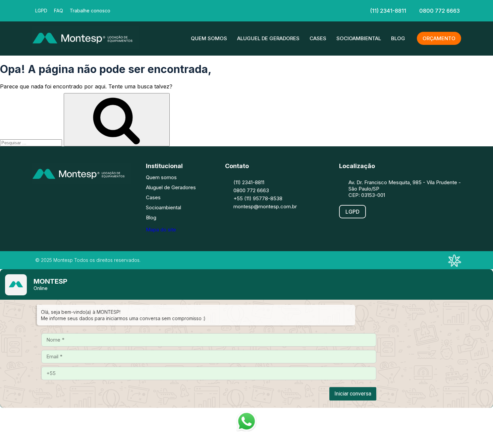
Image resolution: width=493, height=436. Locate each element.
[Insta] (225, 10)
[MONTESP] (85, 47)
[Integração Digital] (454, 265)
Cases (318, 38)
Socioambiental (358, 38)
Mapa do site (161, 229)
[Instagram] (60, 197)
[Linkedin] (245, 10)
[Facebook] (205, 10)
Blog (398, 38)
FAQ (58, 10)
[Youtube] (100, 197)
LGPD (41, 10)
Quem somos (209, 38)
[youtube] (266, 10)
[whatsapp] (286, 10)
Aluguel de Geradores (268, 38)
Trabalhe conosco (90, 10)
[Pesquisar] (117, 119)
